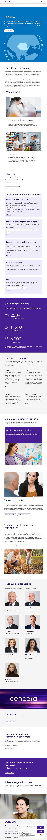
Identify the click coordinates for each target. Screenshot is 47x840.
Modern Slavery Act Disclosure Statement (13, 833)
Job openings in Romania (10, 177)
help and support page (14, 747)
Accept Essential (40, 831)
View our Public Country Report (12, 186)
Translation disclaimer (9, 831)
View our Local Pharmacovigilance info (13, 179)
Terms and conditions (13, 828)
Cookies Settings (40, 834)
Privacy (6, 828)
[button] (1, 1)
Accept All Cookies (40, 827)
